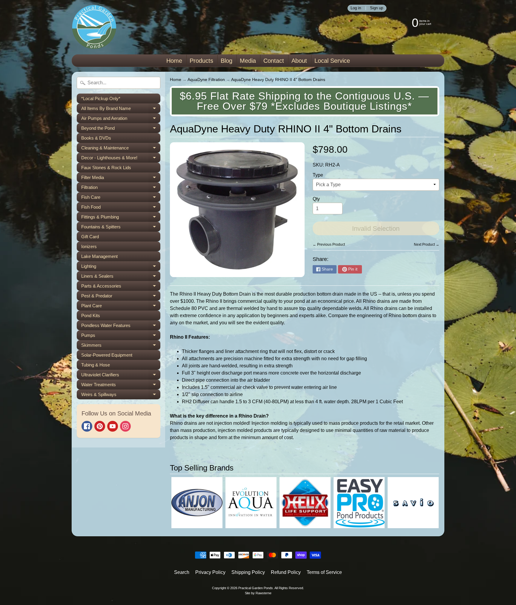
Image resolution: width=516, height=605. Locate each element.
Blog (226, 60)
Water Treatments (120, 385)
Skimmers (120, 346)
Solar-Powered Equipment (106, 355)
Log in (356, 8)
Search (181, 572)
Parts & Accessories (120, 287)
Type (318, 175)
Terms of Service (324, 572)
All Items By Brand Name (120, 109)
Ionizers (89, 246)
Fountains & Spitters (120, 228)
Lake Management (99, 256)
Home (174, 60)
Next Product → (426, 244)
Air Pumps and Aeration (120, 119)
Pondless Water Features (120, 326)
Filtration (120, 188)
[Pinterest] (99, 426)
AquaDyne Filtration (206, 79)
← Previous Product (329, 244)
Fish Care (120, 198)
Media (248, 60)
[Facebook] (87, 426)
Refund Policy (286, 572)
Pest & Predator (120, 297)
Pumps (120, 336)
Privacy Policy (210, 572)
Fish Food (120, 208)
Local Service (332, 60)
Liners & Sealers (120, 277)
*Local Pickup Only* (100, 98)
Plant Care (120, 307)
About (299, 60)
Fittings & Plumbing (120, 218)
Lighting (120, 267)
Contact (273, 60)
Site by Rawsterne (258, 593)
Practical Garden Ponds (255, 588)
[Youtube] (112, 426)
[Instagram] (125, 426)
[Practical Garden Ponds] (94, 27)
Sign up (376, 8)
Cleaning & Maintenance (120, 149)
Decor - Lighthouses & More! (120, 159)
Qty (316, 198)
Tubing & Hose (95, 364)
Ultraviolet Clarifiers (120, 376)
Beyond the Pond (120, 129)
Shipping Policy (248, 572)
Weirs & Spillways (120, 395)
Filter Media (120, 178)
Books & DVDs (96, 137)
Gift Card (90, 236)
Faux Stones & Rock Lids (106, 167)
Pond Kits (90, 315)
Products (201, 60)
